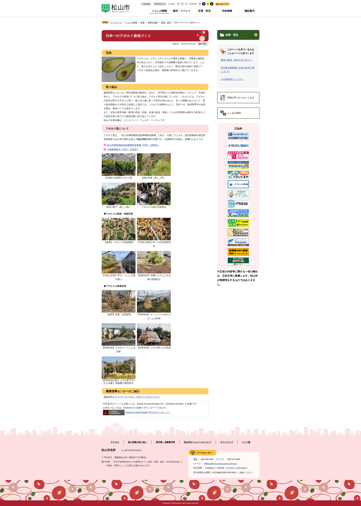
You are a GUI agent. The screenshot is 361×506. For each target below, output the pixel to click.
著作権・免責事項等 (165, 442)
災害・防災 (204, 10)
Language (146, 4)
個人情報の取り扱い (137, 442)
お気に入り (223, 4)
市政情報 (227, 10)
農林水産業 (153, 22)
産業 (143, 22)
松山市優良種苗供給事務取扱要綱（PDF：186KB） (133, 145)
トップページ (116, 22)
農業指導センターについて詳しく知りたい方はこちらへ (132, 397)
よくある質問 (234, 113)
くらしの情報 (159, 10)
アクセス (115, 442)
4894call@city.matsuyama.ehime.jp (220, 463)
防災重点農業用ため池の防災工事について (238, 70)
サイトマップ (226, 442)
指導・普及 (166, 22)
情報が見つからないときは (240, 97)
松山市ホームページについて (197, 442)
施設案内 (250, 10)
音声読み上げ (159, 4)
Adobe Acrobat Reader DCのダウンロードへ (147, 412)
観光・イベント (182, 10)
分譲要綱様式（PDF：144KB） (123, 149)
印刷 (204, 43)
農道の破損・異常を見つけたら (236, 60)
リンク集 (246, 442)
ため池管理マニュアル (232, 79)
